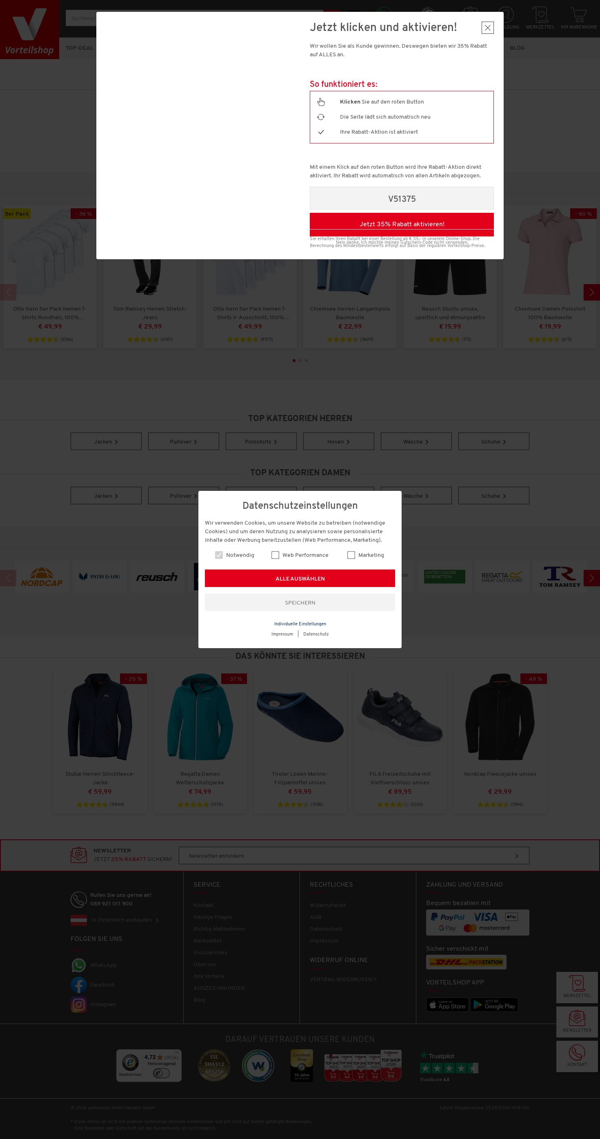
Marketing (370, 555)
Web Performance (305, 555)
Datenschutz (316, 634)
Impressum (282, 634)
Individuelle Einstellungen (300, 624)
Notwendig (239, 555)
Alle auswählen (300, 579)
